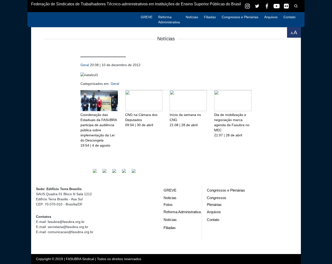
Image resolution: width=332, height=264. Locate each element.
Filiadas (210, 17)
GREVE (146, 17)
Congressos (216, 198)
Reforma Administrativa (169, 19)
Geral (84, 65)
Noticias (170, 198)
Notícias (192, 17)
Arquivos (271, 17)
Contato (289, 17)
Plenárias (214, 204)
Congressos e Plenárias (240, 17)
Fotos (168, 204)
